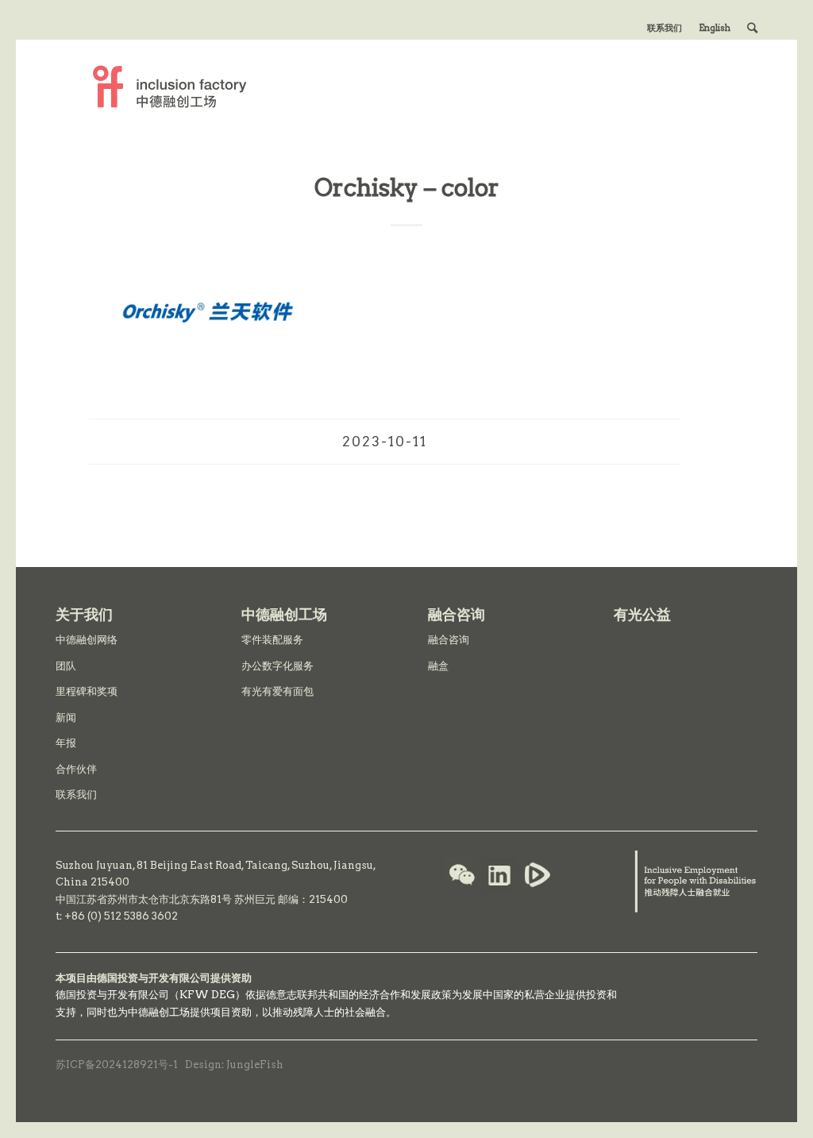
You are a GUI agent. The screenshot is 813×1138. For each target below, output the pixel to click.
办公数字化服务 (277, 666)
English (714, 27)
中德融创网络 (87, 640)
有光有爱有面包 (277, 691)
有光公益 (642, 614)
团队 (66, 666)
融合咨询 (448, 640)
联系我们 (664, 27)
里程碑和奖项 (87, 691)
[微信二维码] (462, 877)
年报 (66, 743)
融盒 (438, 666)
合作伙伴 (76, 769)
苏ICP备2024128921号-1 (117, 1064)
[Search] (752, 27)
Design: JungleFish (234, 1064)
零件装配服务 (272, 640)
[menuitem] (665, 28)
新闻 (66, 717)
